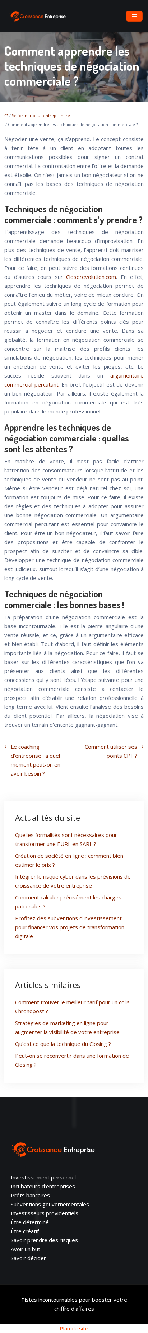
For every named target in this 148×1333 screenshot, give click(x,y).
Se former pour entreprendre (41, 115)
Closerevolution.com (91, 276)
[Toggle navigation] (134, 16)
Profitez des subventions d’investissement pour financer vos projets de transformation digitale (69, 927)
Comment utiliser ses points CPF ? (111, 751)
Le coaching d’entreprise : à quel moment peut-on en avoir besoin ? (35, 760)
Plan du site (74, 1328)
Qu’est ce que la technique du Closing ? (63, 1043)
